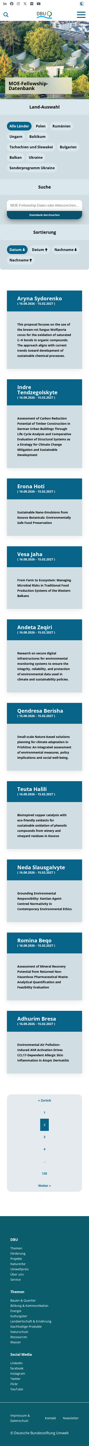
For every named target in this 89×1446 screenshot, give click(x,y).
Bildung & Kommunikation (29, 1306)
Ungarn (16, 136)
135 (44, 1173)
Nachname (64, 249)
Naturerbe (17, 1264)
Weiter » (44, 1186)
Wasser (15, 1342)
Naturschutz (19, 1332)
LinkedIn (16, 1363)
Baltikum (37, 136)
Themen (16, 1248)
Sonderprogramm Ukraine (32, 167)
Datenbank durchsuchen (44, 215)
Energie (15, 1311)
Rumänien (61, 126)
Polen (41, 126)
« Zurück (44, 1100)
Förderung (17, 1253)
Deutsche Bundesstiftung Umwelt (41, 1433)
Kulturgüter (18, 1316)
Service (15, 1279)
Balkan (16, 157)
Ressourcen (18, 1337)
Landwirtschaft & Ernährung (30, 1321)
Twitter (15, 1379)
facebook (16, 1368)
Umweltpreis (19, 1269)
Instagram (17, 1373)
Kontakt (50, 1418)
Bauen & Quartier (23, 1300)
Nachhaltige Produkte (26, 1326)
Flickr (14, 1384)
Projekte (16, 1259)
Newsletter (71, 1418)
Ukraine (36, 157)
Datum (16, 249)
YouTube (16, 1389)
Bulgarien (68, 147)
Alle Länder (19, 126)
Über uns (17, 1274)
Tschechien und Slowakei (31, 147)
